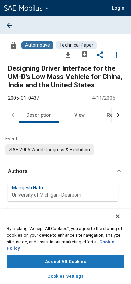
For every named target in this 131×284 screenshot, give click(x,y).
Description (39, 115)
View (79, 115)
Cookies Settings (65, 276)
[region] (65, 246)
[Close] (118, 216)
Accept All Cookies (65, 261)
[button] (65, 171)
